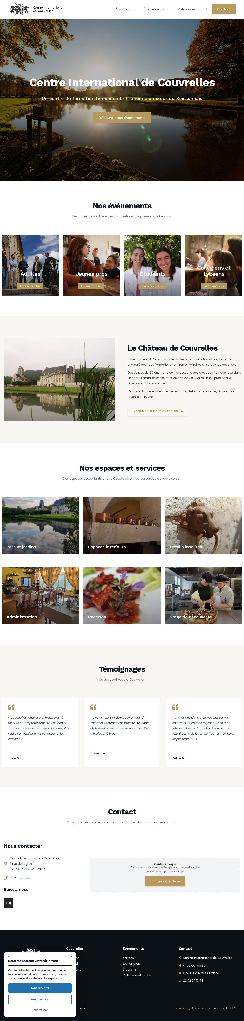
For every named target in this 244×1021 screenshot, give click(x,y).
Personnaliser (40, 999)
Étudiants (129, 969)
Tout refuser (40, 1009)
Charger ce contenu (165, 881)
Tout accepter (40, 988)
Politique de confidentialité (213, 1008)
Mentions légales (185, 1008)
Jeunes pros (131, 964)
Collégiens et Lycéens (138, 975)
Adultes (128, 958)
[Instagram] (8, 903)
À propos (123, 9)
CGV (233, 1008)
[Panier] (205, 8)
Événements (154, 9)
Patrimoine (186, 9)
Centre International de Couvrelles (48, 9)
